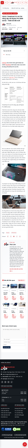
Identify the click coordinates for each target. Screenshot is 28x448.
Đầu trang (8, 54)
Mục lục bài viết (7, 51)
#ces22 (7, 232)
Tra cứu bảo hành (19, 410)
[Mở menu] (2, 2)
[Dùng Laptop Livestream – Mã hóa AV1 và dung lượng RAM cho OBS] (13, 304)
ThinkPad (8, 65)
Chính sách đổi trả (5, 410)
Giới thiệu (17, 417)
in (19, 236)
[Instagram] (5, 382)
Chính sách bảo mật (5, 415)
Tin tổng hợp (6, 8)
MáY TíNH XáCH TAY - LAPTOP (10, 13)
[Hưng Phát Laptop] (14, 3)
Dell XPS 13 (12, 77)
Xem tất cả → (21, 280)
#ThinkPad (14, 232)
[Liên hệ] (25, 444)
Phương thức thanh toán (20, 408)
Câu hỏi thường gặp (19, 415)
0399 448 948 (10, 378)
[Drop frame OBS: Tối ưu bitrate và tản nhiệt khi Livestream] (6, 304)
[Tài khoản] (22, 2)
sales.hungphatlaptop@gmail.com (10, 374)
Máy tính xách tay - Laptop (17, 8)
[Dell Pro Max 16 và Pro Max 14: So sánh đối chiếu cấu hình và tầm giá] (22, 286)
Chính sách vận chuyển (6, 412)
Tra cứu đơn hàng (19, 412)
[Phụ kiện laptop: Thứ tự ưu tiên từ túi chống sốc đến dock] (6, 286)
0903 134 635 (12, 376)
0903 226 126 (19, 376)
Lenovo (4, 63)
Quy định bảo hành (5, 408)
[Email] (14, 236)
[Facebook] (8, 236)
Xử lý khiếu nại (4, 417)
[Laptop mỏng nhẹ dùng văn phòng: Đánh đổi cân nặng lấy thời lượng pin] (22, 304)
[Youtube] (8, 382)
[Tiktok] (11, 382)
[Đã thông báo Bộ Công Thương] (6, 429)
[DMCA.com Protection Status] (17, 429)
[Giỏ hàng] (26, 2)
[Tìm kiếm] (18, 2)
